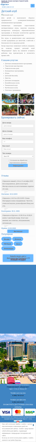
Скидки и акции (12, 278)
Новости (9, 282)
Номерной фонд (12, 275)
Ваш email (6, 146)
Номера (6, 239)
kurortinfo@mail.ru (18, 369)
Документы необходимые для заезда (21, 316)
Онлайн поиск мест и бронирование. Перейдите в (18, 258)
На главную (10, 268)
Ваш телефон (7, 138)
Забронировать (18, 165)
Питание (9, 295)
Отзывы (9, 292)
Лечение (17, 239)
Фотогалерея (8, 248)
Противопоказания (17, 323)
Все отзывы (18, 231)
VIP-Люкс (7, 244)
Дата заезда (6, 123)
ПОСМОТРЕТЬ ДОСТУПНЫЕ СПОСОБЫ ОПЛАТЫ (18, 406)
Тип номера (6, 153)
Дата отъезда (7, 131)
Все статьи (18, 330)
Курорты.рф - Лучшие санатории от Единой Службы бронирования (14, 1)
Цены (18, 244)
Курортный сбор (16, 307)
